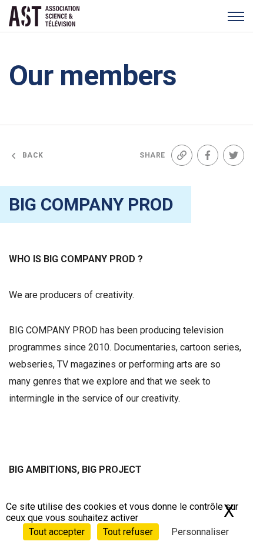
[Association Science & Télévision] (44, 16)
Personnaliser (200, 531)
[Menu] (235, 16)
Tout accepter (57, 531)
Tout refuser (128, 531)
